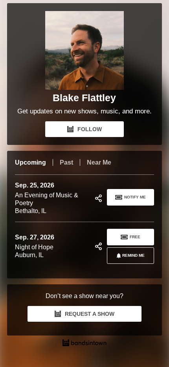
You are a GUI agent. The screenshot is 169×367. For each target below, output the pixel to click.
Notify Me (135, 197)
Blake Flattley (84, 97)
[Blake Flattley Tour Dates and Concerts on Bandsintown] (84, 343)
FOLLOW (89, 129)
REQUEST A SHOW (89, 314)
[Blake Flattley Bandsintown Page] (84, 50)
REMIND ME (133, 255)
